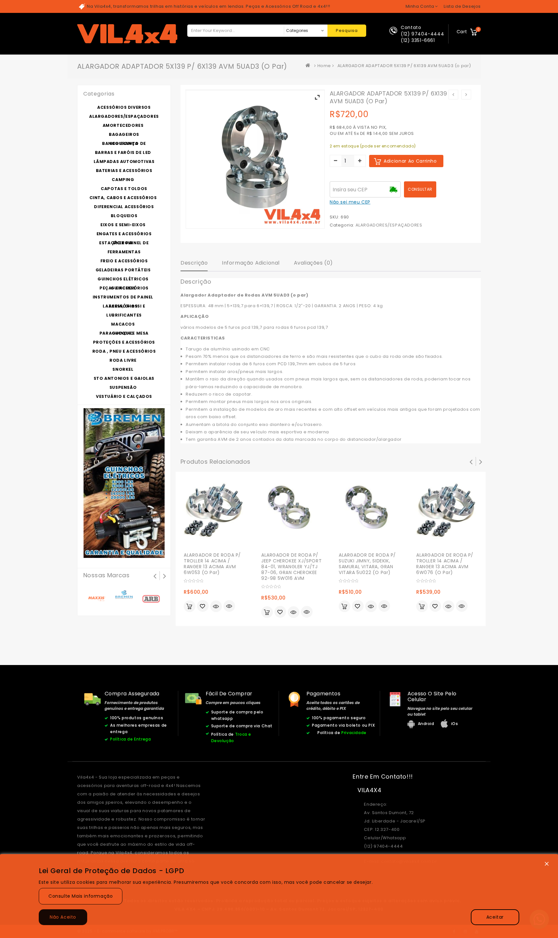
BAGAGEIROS (124, 134)
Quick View (229, 606)
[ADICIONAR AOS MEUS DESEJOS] (203, 606)
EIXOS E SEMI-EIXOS (123, 224)
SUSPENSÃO (123, 387)
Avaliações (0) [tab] (313, 263)
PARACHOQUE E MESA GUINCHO (124, 333)
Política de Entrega (130, 739)
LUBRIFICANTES (124, 315)
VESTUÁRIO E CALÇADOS (124, 396)
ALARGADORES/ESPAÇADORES (389, 225)
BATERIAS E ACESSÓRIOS (124, 170)
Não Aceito (63, 917)
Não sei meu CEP (350, 202)
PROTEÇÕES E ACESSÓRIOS (124, 342)
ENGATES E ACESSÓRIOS (124, 234)
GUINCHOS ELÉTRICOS (123, 279)
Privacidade (354, 732)
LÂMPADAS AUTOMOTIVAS (124, 161)
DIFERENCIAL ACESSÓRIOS (124, 206)
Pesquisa (347, 30)
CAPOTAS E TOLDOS (124, 188)
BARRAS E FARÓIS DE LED (123, 152)
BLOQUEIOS (124, 215)
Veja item (216, 606)
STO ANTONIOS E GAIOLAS (124, 378)
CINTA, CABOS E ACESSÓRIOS (123, 197)
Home (324, 66)
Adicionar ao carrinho (410, 161)
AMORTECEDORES (123, 125)
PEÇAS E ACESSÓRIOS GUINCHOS (124, 288)
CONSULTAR (420, 189)
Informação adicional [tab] (251, 263)
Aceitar (495, 917)
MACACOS (123, 324)
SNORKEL (122, 369)
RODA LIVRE (123, 360)
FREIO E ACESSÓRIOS (124, 261)
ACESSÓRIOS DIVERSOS (123, 107)
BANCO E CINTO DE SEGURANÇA (124, 143)
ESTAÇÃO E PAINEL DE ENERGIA (124, 243)
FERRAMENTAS (124, 252)
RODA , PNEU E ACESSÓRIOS (124, 351)
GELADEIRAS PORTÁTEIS (123, 270)
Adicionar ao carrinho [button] (189, 606)
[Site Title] (127, 33)
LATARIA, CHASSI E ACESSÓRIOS (124, 306)
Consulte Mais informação (80, 896)
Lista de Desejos (462, 6)
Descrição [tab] (194, 263)
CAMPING (123, 179)
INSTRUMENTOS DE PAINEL (123, 297)
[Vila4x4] (309, 66)
